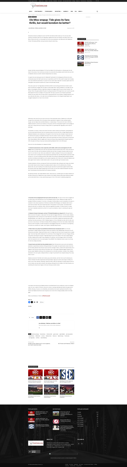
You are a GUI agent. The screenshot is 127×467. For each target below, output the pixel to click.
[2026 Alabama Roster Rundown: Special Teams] (35, 390)
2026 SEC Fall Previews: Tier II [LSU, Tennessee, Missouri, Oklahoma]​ (91, 43)
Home (29, 15)
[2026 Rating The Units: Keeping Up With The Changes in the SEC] (67, 374)
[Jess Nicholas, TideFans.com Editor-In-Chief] (33, 325)
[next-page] (31, 400)
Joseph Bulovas (31, 335)
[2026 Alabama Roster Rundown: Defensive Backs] (51, 390)
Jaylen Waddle (62, 334)
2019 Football (34, 16)
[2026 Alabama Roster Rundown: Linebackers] (67, 390)
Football (32, 15)
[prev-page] (29, 400)
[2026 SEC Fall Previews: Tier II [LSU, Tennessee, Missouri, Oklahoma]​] (35, 374)
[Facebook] (96, 1)
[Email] (43, 317)
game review (55, 334)
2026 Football (31, 378)
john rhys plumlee (69, 334)
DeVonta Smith (49, 334)
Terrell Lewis (66, 335)
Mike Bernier (38, 335)
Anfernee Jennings (35, 334)
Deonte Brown (42, 334)
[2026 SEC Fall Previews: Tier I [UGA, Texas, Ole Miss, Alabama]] (51, 374)
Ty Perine (37, 337)
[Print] (47, 317)
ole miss (43, 335)
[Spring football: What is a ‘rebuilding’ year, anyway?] (56, 421)
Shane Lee (55, 335)
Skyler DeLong (60, 335)
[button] (97, 11)
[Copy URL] (50, 317)
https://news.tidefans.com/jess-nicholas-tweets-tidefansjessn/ (50, 325)
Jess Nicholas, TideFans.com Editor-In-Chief (37, 28)
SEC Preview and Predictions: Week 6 (66, 343)
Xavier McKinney (44, 337)
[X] (98, 1)
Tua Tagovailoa (32, 337)
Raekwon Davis (48, 335)
